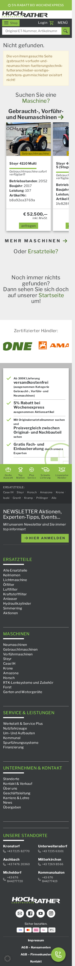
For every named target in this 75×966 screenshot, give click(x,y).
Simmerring (12, 608)
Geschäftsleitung (17, 793)
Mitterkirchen (49, 859)
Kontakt (36, 961)
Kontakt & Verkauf (17, 784)
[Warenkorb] (51, 23)
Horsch (32, 492)
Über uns (10, 788)
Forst (7, 687)
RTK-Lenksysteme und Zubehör (28, 682)
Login (43, 23)
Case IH (8, 492)
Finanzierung (13, 747)
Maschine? (36, 101)
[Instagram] (51, 913)
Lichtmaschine (15, 580)
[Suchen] (65, 31)
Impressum (36, 940)
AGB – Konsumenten (36, 947)
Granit (17, 497)
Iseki (6, 497)
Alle (53, 497)
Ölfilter (8, 585)
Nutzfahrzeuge (15, 728)
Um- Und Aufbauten (19, 733)
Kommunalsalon (51, 872)
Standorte (11, 779)
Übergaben (12, 807)
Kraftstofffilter (15, 594)
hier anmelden (46, 538)
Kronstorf (11, 846)
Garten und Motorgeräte (22, 692)
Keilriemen (11, 575)
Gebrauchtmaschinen (20, 649)
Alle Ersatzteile (15, 570)
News (7, 802)
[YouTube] (40, 913)
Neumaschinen (15, 644)
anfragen (28, 226)
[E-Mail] (20, 913)
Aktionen (10, 613)
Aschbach (11, 859)
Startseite (51, 295)
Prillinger (42, 497)
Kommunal (11, 738)
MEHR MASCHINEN (34, 240)
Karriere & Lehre (16, 798)
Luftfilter (10, 589)
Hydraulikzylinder (17, 603)
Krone (60, 492)
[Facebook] (30, 913)
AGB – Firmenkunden (36, 954)
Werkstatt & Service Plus (23, 724)
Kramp (28, 497)
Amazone (46, 492)
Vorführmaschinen (18, 654)
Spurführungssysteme (21, 742)
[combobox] (36, 31)
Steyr (20, 492)
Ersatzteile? (43, 251)
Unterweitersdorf (52, 846)
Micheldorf (12, 872)
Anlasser (10, 599)
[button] (7, 958)
